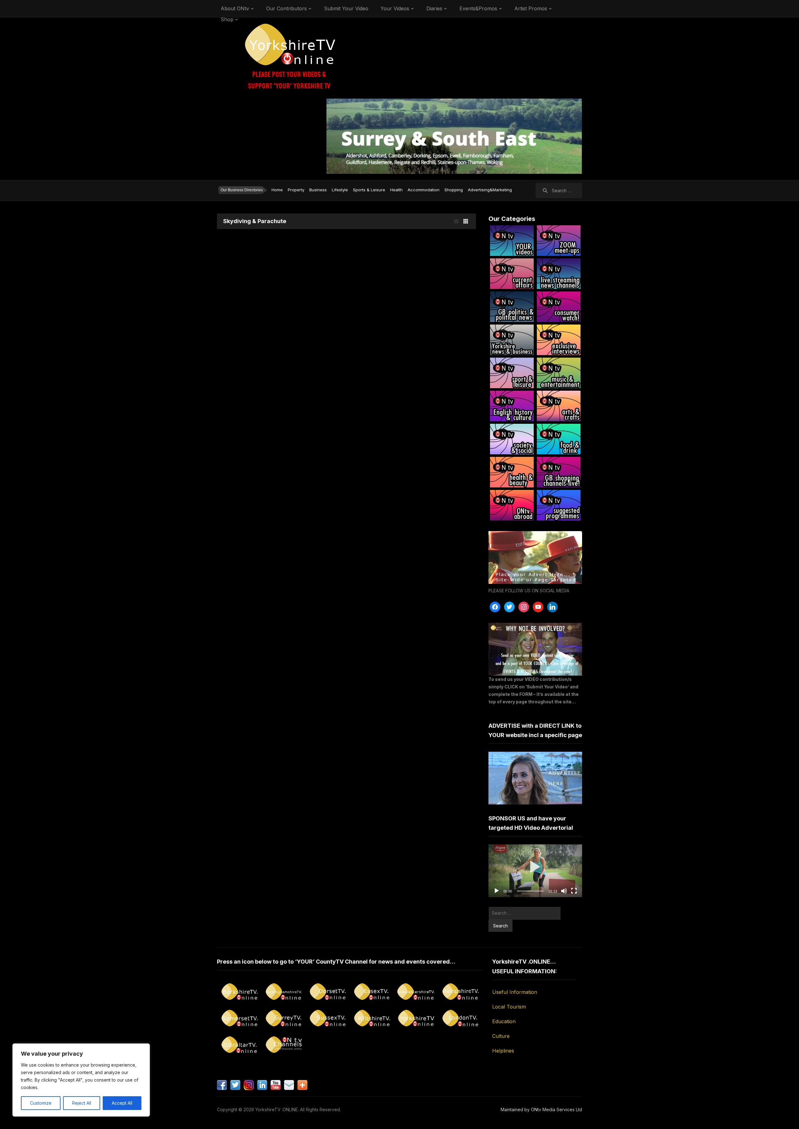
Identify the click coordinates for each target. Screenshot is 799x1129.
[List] (456, 221)
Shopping (453, 189)
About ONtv (235, 8)
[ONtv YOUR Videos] (512, 240)
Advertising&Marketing (490, 189)
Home (277, 189)
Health (396, 189)
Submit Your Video (346, 8)
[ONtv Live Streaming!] (559, 273)
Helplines (503, 1051)
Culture (501, 1036)
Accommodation (423, 189)
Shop (227, 19)
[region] (81, 1080)
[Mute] (564, 891)
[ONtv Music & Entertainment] (559, 373)
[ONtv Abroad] (512, 505)
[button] (535, 870)
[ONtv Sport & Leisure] (512, 373)
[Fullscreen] (574, 891)
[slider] (530, 891)
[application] (535, 870)
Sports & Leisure (369, 189)
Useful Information (514, 992)
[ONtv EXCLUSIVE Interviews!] (559, 340)
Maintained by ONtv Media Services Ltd (541, 1109)
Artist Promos (530, 8)
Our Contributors (286, 8)
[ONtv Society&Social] (512, 439)
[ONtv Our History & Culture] (512, 406)
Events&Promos (478, 8)
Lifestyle (340, 189)
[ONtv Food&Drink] (559, 439)
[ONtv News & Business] (512, 340)
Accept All (122, 1103)
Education (504, 1021)
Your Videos (394, 8)
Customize (40, 1103)
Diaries (434, 8)
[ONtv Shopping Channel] (559, 472)
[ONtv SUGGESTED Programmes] (559, 505)
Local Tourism (509, 1007)
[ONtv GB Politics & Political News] (512, 306)
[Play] (496, 891)
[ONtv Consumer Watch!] (559, 306)
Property (296, 189)
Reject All (81, 1103)
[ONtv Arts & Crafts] (559, 406)
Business (318, 189)
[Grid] (466, 221)
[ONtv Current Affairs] (512, 273)
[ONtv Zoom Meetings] (559, 240)
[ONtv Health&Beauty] (512, 472)
